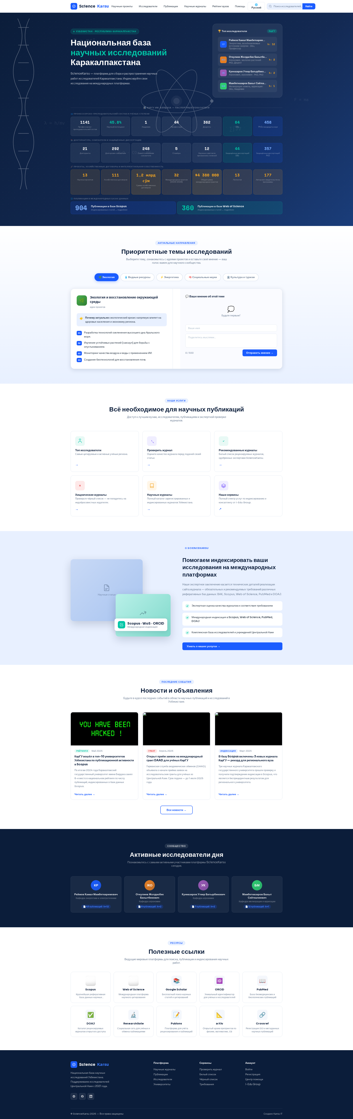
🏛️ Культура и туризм (241, 277)
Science (94, 6)
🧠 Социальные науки (203, 277)
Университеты (162, 1084)
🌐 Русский (256, 6)
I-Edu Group (253, 1084)
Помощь (240, 6)
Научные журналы (195, 6)
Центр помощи (254, 1079)
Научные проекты (122, 6)
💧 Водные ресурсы (137, 277)
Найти (308, 6)
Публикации (171, 6)
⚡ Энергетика (169, 277)
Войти (248, 1069)
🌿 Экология (107, 277)
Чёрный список (208, 1079)
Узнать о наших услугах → (203, 646)
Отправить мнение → (259, 352)
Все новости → (176, 810)
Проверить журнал (210, 1069)
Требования (206, 1084)
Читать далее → (84, 794)
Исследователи (148, 6)
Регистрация (252, 1074)
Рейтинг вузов (220, 6)
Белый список (207, 1074)
